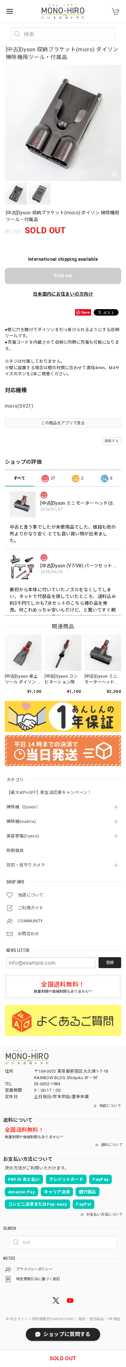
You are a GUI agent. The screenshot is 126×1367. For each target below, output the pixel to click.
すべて (19, 478)
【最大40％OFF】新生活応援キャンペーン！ (49, 792)
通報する (111, 441)
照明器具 (15, 850)
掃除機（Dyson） (23, 807)
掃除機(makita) (21, 821)
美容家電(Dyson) (22, 836)
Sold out (63, 275)
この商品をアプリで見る (63, 423)
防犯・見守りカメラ (25, 865)
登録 (110, 962)
